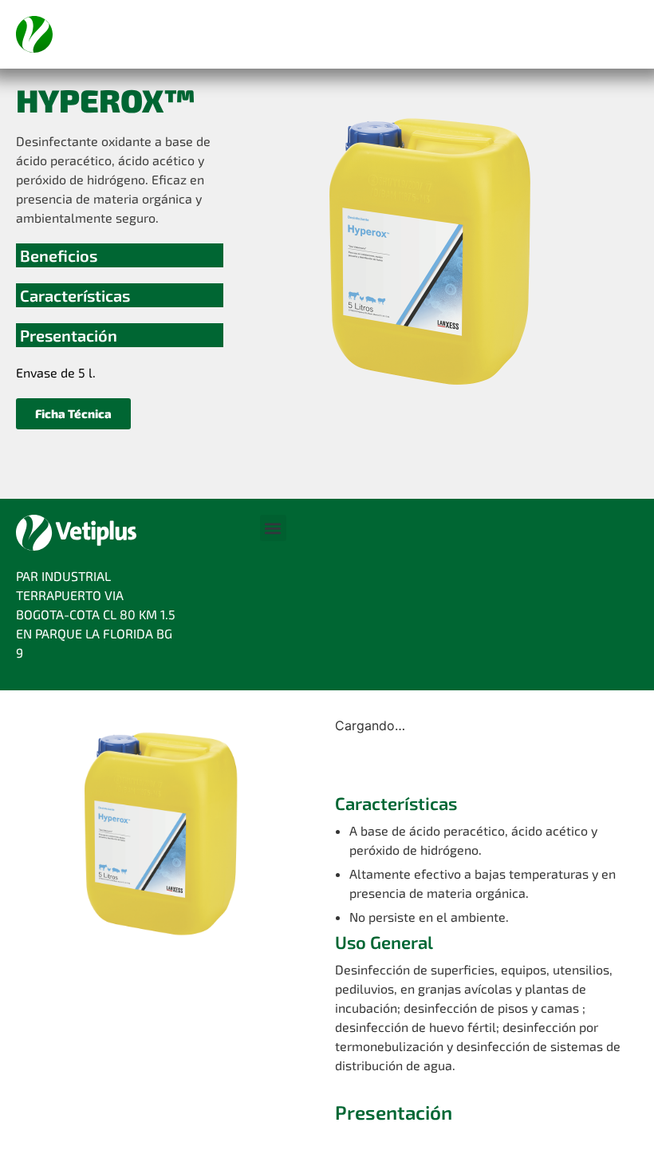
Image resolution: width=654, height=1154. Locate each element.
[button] (73, 413)
